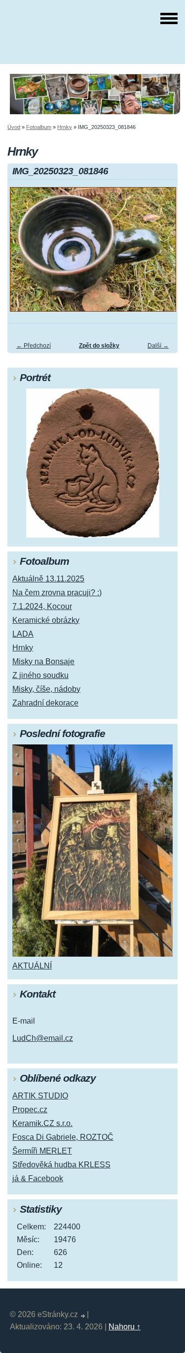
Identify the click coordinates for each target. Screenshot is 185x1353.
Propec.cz (29, 1109)
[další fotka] (161, 254)
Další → (158, 345)
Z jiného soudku (40, 675)
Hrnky (64, 127)
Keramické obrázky (45, 620)
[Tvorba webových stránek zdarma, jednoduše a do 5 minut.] (83, 1316)
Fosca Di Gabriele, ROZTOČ (62, 1137)
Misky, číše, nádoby (46, 689)
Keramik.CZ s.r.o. (42, 1123)
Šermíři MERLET (42, 1151)
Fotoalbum (38, 127)
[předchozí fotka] (23, 254)
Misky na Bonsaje (43, 661)
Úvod (13, 127)
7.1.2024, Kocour (42, 606)
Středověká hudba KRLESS (61, 1164)
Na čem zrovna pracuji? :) (57, 592)
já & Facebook (37, 1178)
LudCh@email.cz (42, 1038)
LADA (23, 634)
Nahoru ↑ (125, 1326)
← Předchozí (33, 345)
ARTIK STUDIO (40, 1096)
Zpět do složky (99, 345)
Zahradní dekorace (45, 703)
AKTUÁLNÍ (32, 966)
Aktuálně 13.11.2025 (48, 579)
